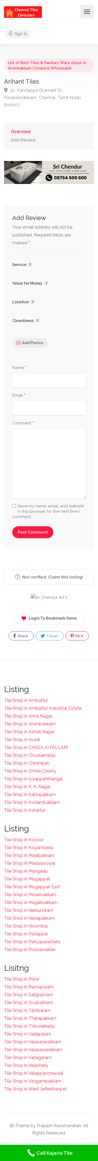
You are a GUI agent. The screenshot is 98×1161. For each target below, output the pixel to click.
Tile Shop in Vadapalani (27, 1034)
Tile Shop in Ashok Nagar (29, 731)
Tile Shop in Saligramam (28, 994)
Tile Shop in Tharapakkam (30, 1018)
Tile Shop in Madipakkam (29, 855)
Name (19, 368)
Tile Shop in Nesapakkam (29, 918)
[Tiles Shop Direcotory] (23, 11)
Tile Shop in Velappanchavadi (33, 1073)
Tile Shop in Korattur (24, 810)
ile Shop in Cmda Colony (31, 771)
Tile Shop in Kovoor (24, 839)
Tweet (52, 636)
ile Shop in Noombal (27, 926)
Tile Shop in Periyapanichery (32, 941)
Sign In (20, 33)
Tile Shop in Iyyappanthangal (33, 778)
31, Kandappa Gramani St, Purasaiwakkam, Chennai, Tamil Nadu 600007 (42, 97)
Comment (23, 423)
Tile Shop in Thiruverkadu (29, 1026)
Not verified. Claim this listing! (52, 577)
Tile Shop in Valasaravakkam (32, 1041)
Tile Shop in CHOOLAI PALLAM (36, 747)
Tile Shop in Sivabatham (28, 1002)
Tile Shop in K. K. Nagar (27, 786)
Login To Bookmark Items (53, 618)
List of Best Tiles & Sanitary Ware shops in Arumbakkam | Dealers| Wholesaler (47, 65)
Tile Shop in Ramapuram (29, 986)
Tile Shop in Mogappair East (32, 886)
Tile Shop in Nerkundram (28, 910)
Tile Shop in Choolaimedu (30, 755)
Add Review (23, 140)
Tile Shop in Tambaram (27, 1010)
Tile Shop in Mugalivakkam (31, 902)
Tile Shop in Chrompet (26, 763)
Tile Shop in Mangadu (26, 871)
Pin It (79, 636)
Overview (21, 131)
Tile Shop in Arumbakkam (30, 723)
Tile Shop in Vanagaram (27, 1057)
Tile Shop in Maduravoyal (29, 863)
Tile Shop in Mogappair (27, 879)
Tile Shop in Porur (21, 979)
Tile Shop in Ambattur (26, 700)
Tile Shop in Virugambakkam (32, 1081)
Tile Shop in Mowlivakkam (30, 894)
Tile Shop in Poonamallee (29, 949)
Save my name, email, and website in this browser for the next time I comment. (48, 511)
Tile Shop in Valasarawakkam (33, 1049)
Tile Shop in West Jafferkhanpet (35, 1088)
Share (22, 636)
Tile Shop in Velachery (26, 1065)
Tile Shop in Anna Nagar (28, 716)
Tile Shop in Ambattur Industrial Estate (42, 708)
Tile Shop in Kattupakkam (30, 794)
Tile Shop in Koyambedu (29, 847)
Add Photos (32, 343)
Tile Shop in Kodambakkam (32, 802)
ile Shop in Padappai (27, 933)
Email (19, 395)
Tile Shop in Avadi (22, 739)
